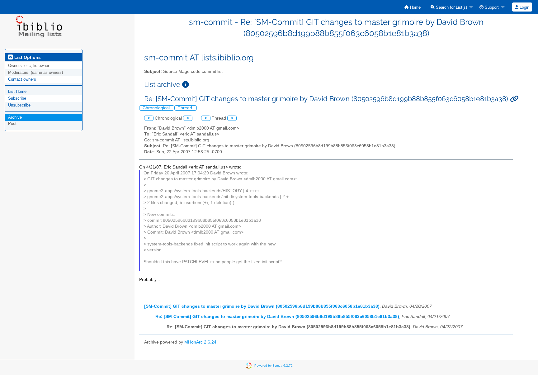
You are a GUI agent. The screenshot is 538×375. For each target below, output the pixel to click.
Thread (185, 108)
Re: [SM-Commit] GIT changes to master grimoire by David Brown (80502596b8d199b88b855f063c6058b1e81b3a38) (277, 316)
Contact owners (22, 79)
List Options (27, 57)
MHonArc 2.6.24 (200, 342)
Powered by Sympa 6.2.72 (273, 365)
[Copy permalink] (514, 99)
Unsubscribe (19, 105)
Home (415, 7)
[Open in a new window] (185, 84)
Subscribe (17, 98)
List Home (17, 91)
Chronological (157, 108)
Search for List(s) (451, 7)
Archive (15, 117)
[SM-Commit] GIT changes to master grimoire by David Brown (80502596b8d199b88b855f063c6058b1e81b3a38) (262, 306)
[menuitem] (412, 7)
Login (523, 7)
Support (491, 7)
